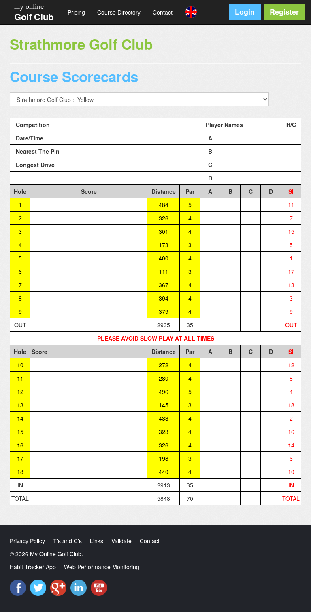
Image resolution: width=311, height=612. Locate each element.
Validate (121, 541)
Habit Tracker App (33, 567)
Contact (163, 12)
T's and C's (67, 541)
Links (96, 541)
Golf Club (33, 16)
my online (29, 6)
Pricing (76, 12)
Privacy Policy (27, 541)
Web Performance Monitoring (101, 567)
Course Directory (119, 12)
